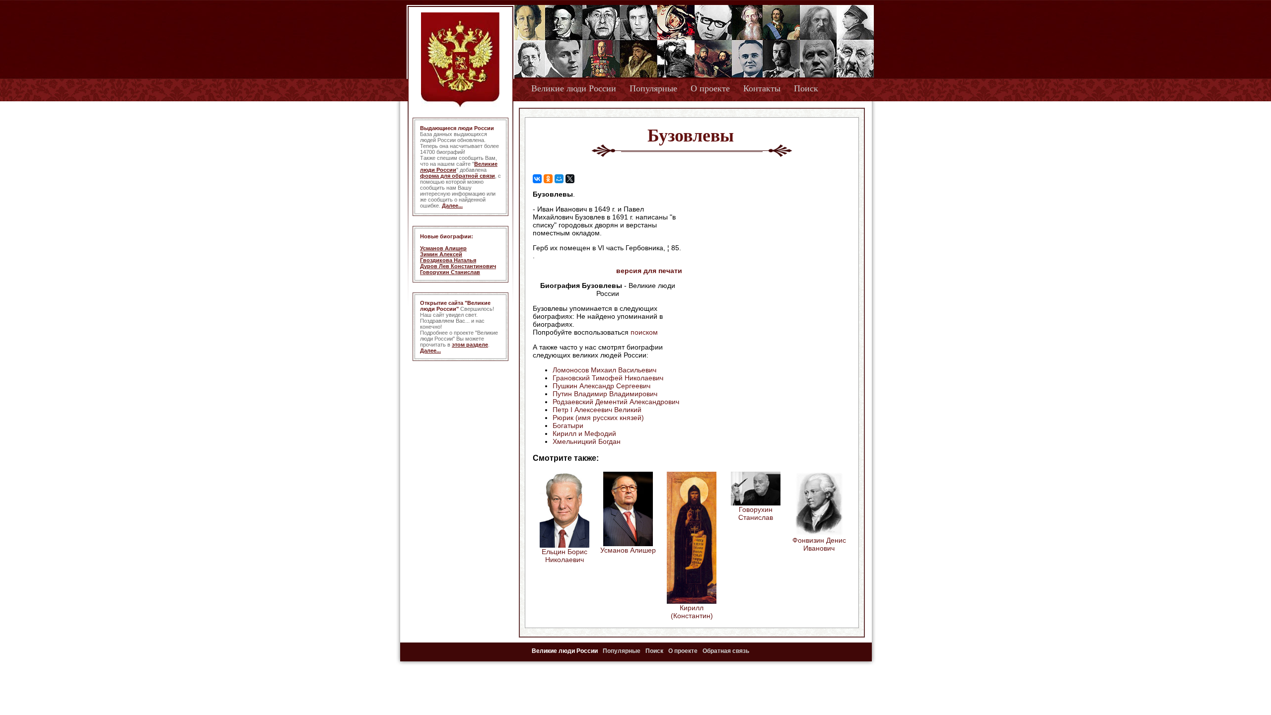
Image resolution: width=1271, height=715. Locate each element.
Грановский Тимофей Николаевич (608, 378)
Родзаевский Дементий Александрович (616, 402)
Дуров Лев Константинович (458, 266)
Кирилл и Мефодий (584, 433)
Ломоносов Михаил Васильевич (604, 370)
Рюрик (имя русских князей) (598, 418)
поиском (644, 332)
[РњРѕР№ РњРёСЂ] (559, 178)
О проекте (710, 88)
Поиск (806, 88)
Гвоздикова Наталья (448, 260)
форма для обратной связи (457, 176)
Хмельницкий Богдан (587, 441)
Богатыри (568, 425)
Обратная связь (726, 650)
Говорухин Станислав (450, 272)
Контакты (761, 88)
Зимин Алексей (441, 254)
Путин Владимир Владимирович (605, 394)
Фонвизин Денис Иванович (819, 544)
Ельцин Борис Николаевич (564, 556)
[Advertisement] (766, 253)
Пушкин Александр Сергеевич (601, 386)
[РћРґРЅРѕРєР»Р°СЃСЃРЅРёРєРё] (548, 178)
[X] (569, 178)
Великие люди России (573, 88)
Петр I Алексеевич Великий (597, 410)
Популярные (653, 88)
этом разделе (470, 345)
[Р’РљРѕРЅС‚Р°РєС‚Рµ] (537, 178)
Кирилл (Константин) (692, 612)
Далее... (452, 206)
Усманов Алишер (443, 248)
